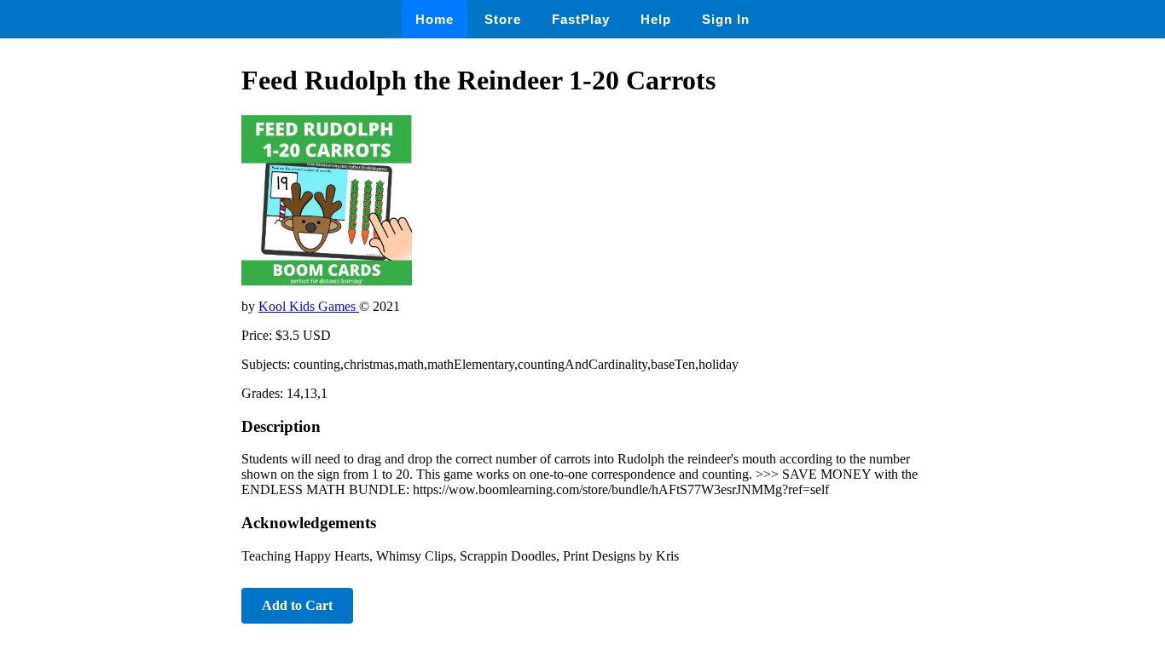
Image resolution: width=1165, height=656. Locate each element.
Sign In (726, 19)
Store (502, 19)
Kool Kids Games (308, 306)
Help (655, 19)
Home (434, 19)
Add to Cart (297, 605)
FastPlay (581, 19)
